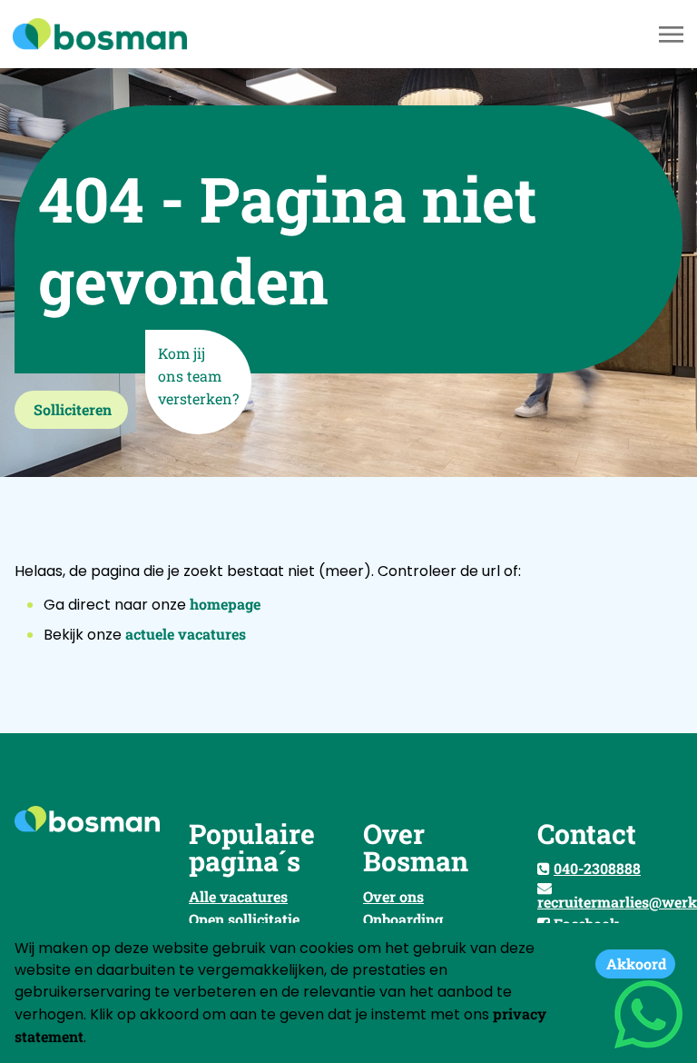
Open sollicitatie (244, 919)
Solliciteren (73, 409)
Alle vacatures (238, 896)
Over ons (393, 896)
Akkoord (636, 963)
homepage (225, 603)
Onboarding (403, 919)
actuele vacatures (185, 633)
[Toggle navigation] (672, 34)
